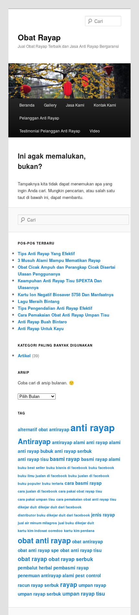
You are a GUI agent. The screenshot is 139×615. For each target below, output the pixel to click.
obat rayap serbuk (70, 559)
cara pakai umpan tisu (36, 499)
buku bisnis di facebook (66, 467)
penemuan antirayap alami (46, 575)
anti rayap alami (103, 442)
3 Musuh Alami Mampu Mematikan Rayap (59, 260)
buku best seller (31, 467)
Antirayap (34, 441)
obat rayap (32, 559)
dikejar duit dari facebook (59, 507)
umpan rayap (92, 585)
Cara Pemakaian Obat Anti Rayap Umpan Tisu (63, 315)
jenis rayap (103, 514)
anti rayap (92, 427)
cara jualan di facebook (37, 491)
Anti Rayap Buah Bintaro (42, 321)
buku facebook (101, 467)
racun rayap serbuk (38, 585)
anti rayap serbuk (73, 451)
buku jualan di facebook (88, 475)
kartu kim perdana (79, 530)
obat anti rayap (44, 540)
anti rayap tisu (33, 459)
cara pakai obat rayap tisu (80, 491)
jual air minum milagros (37, 522)
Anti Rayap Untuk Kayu (41, 328)
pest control (88, 575)
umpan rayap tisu (83, 593)
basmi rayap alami (100, 459)
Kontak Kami (105, 105)
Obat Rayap (39, 37)
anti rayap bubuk (35, 451)
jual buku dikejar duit (76, 522)
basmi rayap (65, 459)
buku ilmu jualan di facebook (42, 475)
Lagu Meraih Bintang (38, 301)
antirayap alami (68, 442)
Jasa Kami (75, 105)
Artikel (24, 355)
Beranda (27, 105)
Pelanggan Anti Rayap (39, 117)
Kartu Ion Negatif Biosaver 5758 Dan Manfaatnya (65, 294)
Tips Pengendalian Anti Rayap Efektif (55, 308)
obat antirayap (87, 541)
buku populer (29, 483)
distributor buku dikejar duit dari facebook (54, 515)
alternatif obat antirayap (43, 429)
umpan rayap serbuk (39, 593)
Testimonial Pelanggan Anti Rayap (49, 130)
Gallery (50, 105)
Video (95, 130)
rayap (68, 584)
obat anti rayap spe (38, 550)
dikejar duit (27, 507)
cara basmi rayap (83, 483)
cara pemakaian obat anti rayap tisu (86, 499)
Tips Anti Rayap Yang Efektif (46, 253)
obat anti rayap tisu (81, 550)
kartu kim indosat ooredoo (40, 530)
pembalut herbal (35, 567)
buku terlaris (52, 483)
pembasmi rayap (71, 567)
